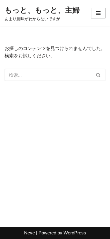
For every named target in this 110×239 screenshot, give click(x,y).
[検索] (98, 75)
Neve (29, 232)
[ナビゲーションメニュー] (98, 13)
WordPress (75, 232)
